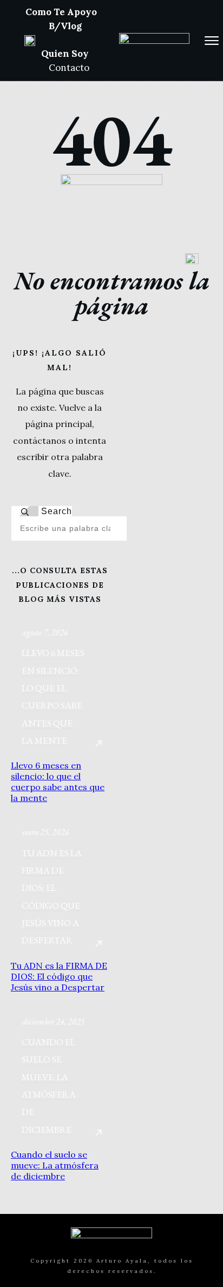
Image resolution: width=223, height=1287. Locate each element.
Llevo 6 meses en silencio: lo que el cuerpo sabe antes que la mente (57, 781)
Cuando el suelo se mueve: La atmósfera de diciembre (55, 1165)
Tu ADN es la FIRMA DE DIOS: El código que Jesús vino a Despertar (59, 976)
